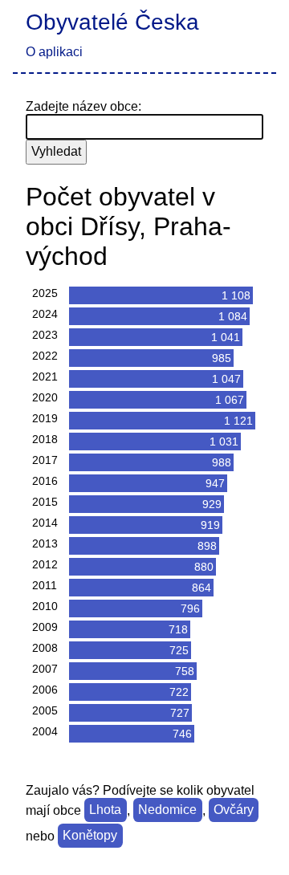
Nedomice (167, 810)
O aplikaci (54, 52)
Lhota (105, 810)
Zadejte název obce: (83, 106)
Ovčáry (234, 810)
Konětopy (90, 836)
